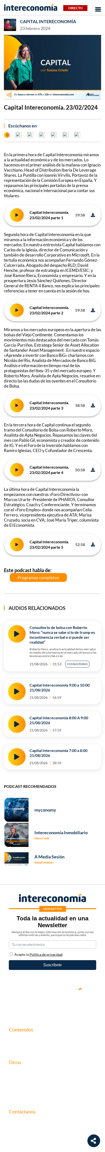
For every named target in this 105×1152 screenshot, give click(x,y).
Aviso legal (18, 1080)
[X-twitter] (23, 1005)
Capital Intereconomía (48, 21)
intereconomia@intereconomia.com (39, 1124)
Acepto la (38, 954)
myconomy (18, 1039)
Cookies (15, 1097)
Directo (75, 8)
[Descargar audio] (93, 214)
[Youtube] (52, 1005)
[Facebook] (37, 1005)
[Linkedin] (81, 1005)
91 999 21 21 (20, 1132)
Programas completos (38, 577)
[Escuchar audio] (17, 215)
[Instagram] (67, 1005)
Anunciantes (19, 1048)
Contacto (17, 1072)
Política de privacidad (27, 1089)
